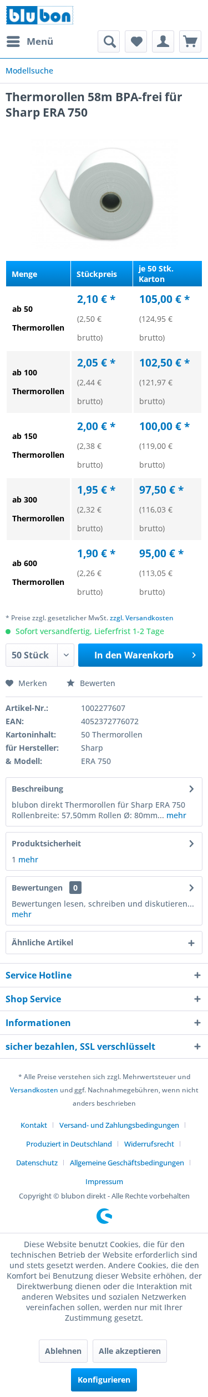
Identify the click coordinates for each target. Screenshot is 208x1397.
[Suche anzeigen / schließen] (109, 41)
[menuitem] (29, 41)
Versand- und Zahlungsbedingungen (119, 1125)
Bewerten (96, 683)
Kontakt (34, 1125)
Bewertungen (37, 887)
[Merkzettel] (136, 41)
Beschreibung (37, 788)
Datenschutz (37, 1163)
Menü (40, 41)
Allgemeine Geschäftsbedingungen (127, 1163)
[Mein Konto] (163, 41)
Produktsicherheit (46, 843)
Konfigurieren (104, 1379)
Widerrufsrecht (149, 1144)
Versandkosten (34, 1090)
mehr (175, 815)
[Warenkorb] (190, 41)
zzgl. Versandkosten (142, 617)
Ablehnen (63, 1351)
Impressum (104, 1181)
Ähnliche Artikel (42, 942)
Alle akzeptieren (130, 1351)
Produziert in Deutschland (69, 1144)
